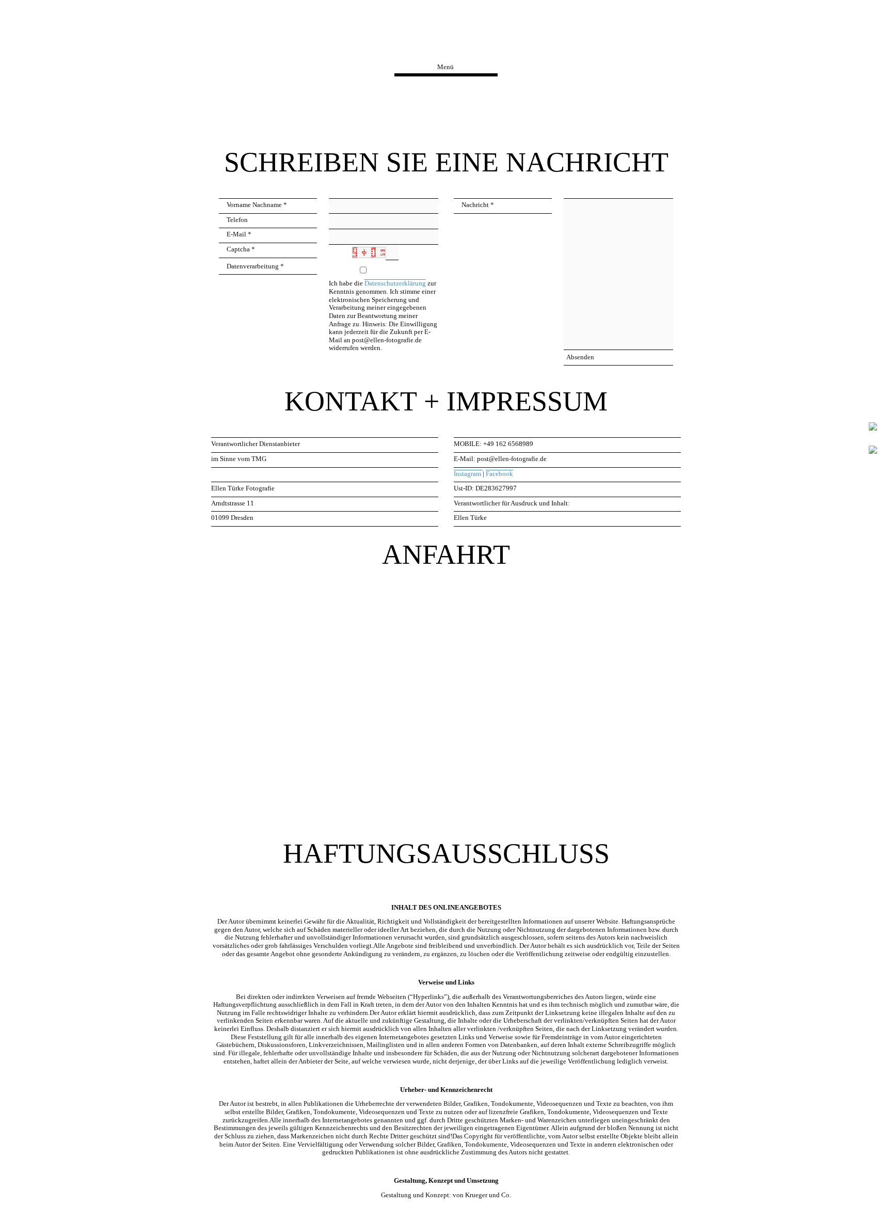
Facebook (499, 474)
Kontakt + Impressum (446, 41)
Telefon (237, 220)
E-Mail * (239, 234)
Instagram (468, 474)
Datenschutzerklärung (395, 283)
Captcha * (241, 249)
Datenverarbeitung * (255, 266)
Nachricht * (477, 205)
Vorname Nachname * (257, 205)
